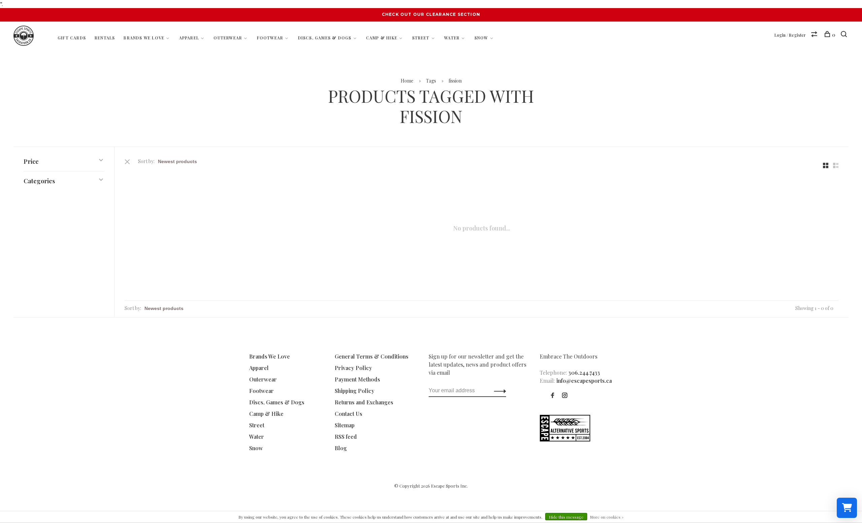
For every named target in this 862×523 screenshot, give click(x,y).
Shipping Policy (354, 390)
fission (455, 81)
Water (452, 37)
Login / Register (790, 35)
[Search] (845, 35)
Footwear (270, 37)
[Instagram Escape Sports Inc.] (564, 395)
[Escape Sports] (565, 439)
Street (421, 37)
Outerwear (227, 37)
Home (407, 81)
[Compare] (815, 35)
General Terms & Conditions (371, 356)
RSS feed (346, 436)
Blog (341, 448)
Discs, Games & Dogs (325, 37)
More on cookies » (607, 517)
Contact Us (348, 413)
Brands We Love (144, 37)
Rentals (105, 37)
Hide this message (566, 517)
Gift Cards (72, 37)
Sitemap (345, 425)
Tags (431, 81)
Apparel (189, 37)
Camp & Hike (381, 37)
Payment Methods (357, 379)
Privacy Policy (353, 367)
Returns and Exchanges (364, 402)
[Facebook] (552, 395)
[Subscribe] (498, 390)
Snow (481, 37)
